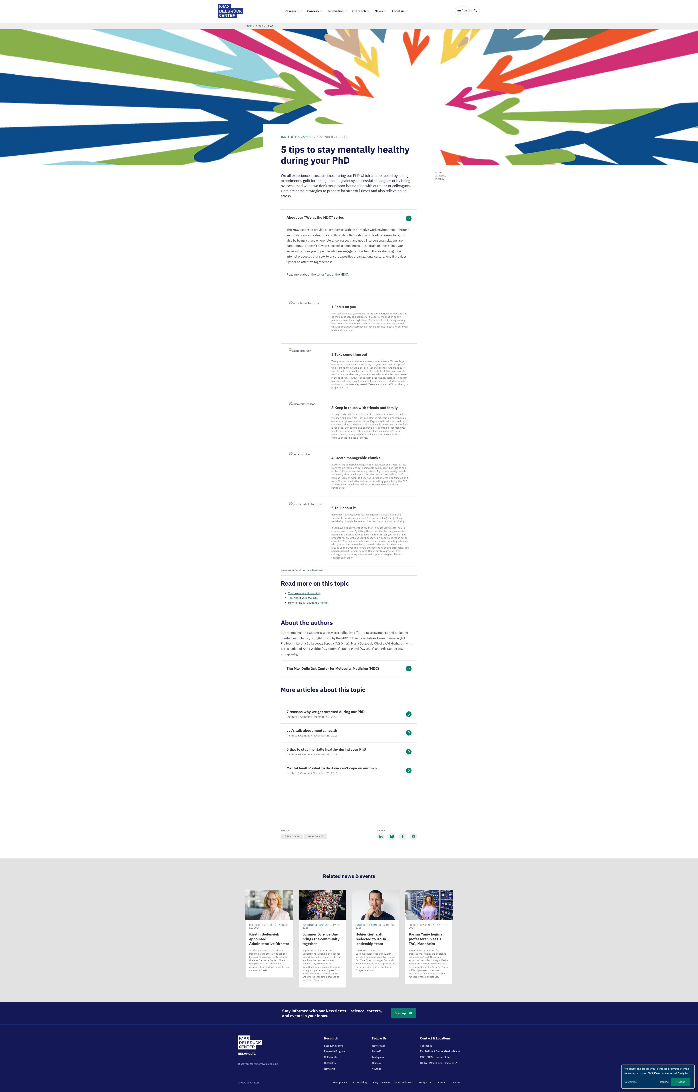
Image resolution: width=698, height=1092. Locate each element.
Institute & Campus (297, 136)
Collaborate (330, 1057)
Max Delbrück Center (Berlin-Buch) (440, 1051)
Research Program (334, 1051)
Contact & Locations (435, 1038)
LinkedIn (377, 1051)
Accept (681, 1081)
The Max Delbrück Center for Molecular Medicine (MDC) (332, 668)
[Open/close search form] (475, 11)
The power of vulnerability (304, 593)
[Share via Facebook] (402, 836)
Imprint (455, 1082)
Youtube (377, 1068)
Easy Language (381, 1082)
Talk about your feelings (303, 598)
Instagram (378, 1057)
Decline (664, 1081)
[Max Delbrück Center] (230, 17)
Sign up (400, 1013)
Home (248, 26)
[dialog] (658, 1076)
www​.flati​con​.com (315, 570)
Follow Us (379, 1038)
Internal (441, 1082)
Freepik (297, 570)
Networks (329, 1068)
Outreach (359, 11)
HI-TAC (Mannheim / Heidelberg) (439, 1063)
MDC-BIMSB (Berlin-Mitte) (435, 1057)
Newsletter (378, 1045)
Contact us (426, 1045)
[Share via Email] (413, 836)
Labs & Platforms (333, 1045)
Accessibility (360, 1082)
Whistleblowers (404, 1082)
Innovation (336, 11)
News (379, 11)
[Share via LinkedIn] (380, 836)
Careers (313, 11)
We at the (337, 274)
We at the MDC (316, 836)
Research (291, 11)
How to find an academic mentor (308, 602)
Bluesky (376, 1063)
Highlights (330, 1063)
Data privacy (340, 1082)
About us (398, 11)
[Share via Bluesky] (391, 836)
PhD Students (291, 836)
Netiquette (425, 1082)
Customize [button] (630, 1081)
